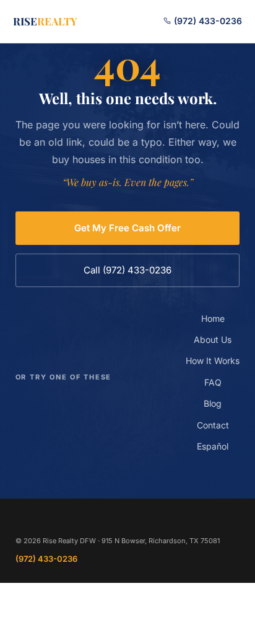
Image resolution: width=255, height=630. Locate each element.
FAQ (213, 382)
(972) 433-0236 (206, 21)
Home (213, 318)
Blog (213, 403)
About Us (212, 339)
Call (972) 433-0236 (127, 270)
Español (212, 446)
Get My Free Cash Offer (127, 228)
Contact (213, 425)
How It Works (213, 360)
